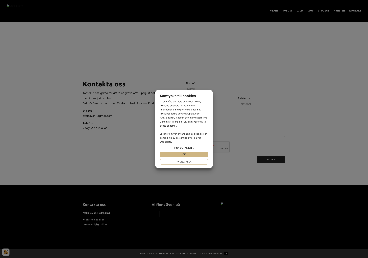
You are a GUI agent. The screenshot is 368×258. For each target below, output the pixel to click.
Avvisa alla (184, 161)
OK (184, 154)
